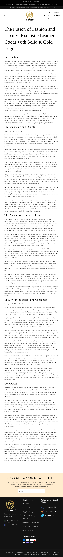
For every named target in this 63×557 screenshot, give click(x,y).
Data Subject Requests (30, 526)
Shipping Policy (28, 512)
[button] (4, 16)
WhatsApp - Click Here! (13, 521)
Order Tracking (28, 530)
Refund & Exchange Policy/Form (29, 517)
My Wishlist (26, 504)
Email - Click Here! (13, 525)
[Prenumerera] (43, 491)
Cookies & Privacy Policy (31, 522)
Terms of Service (28, 508)
